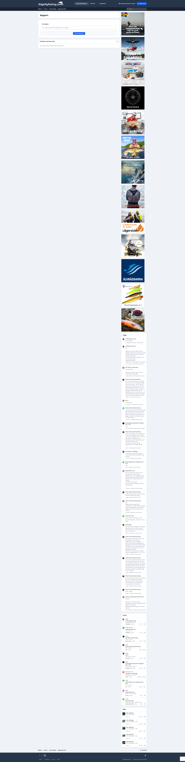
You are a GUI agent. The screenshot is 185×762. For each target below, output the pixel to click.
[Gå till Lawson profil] (123, 408)
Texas (128, 458)
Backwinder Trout (130, 471)
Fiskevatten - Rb (129, 671)
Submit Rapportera (79, 33)
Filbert (126, 630)
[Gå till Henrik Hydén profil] (123, 597)
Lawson (128, 419)
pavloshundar (130, 428)
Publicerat (137, 342)
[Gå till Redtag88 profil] (123, 619)
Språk (40, 759)
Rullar (126, 644)
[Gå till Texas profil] (123, 452)
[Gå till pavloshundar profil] (123, 423)
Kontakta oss (47, 759)
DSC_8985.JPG (130, 734)
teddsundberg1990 (131, 519)
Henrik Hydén (130, 610)
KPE (127, 397)
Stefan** (127, 639)
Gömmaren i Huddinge (131, 451)
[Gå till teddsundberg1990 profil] (123, 516)
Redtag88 (127, 622)
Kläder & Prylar (129, 627)
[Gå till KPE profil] (123, 380)
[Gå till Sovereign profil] (123, 401)
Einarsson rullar (129, 516)
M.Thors (128, 488)
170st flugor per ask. (130, 339)
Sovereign (129, 404)
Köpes (126, 653)
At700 (128, 512)
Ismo (128, 533)
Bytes (126, 636)
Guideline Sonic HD (130, 346)
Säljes (126, 619)
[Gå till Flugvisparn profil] (123, 672)
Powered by (140, 759)
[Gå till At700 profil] (123, 501)
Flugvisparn (128, 675)
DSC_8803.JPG (130, 742)
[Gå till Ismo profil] (123, 525)
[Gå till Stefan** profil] (123, 636)
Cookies (53, 759)
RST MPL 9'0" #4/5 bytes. (131, 367)
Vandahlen (129, 342)
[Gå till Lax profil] (123, 462)
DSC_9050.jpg (129, 720)
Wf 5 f (126, 400)
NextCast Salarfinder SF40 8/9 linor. (134, 597)
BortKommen (130, 376)
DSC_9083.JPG (130, 727)
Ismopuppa (128, 524)
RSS (59, 759)
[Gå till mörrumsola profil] (123, 654)
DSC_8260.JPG (130, 713)
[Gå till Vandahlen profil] (123, 339)
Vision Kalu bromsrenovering (133, 379)
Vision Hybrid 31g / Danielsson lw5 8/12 (134, 462)
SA (128, 714)
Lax (127, 467)
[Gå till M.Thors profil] (123, 471)
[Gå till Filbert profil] (123, 628)
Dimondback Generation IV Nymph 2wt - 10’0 (134, 423)
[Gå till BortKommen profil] (123, 368)
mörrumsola (128, 656)
